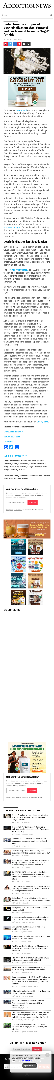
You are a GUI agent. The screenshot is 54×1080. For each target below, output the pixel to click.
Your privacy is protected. (14, 510)
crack (14, 464)
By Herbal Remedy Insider (30, 963)
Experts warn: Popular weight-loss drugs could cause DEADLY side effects (31, 937)
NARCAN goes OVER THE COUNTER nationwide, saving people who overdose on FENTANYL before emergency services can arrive (30, 862)
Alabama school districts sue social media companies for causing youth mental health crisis (29, 841)
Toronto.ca (8, 442)
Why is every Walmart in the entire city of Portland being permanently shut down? (28, 968)
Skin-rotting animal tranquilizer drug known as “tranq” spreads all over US (31, 992)
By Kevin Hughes (27, 912)
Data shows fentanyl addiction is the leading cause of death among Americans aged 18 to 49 (31, 899)
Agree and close (29, 1066)
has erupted (21, 110)
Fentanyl (38, 467)
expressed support (12, 227)
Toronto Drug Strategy (18, 270)
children (7, 464)
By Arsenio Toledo (27, 834)
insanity (13, 470)
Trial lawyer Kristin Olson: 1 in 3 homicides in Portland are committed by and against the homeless (30, 948)
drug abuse (9, 467)
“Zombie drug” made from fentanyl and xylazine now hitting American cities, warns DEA (31, 852)
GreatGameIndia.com (13, 432)
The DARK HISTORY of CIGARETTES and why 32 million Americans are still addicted (30, 959)
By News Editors (27, 972)
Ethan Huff (20, 39)
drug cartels (20, 467)
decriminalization (37, 464)
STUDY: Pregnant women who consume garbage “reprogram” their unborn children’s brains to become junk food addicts (31, 888)
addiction (22, 461)
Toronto (21, 470)
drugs (30, 467)
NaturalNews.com (12, 437)
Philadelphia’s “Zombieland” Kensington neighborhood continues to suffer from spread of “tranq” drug (31, 829)
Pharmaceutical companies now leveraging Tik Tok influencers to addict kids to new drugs (30, 918)
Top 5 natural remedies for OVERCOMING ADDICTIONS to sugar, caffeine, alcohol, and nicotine (29, 1026)
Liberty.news (42, 422)
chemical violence (36, 461)
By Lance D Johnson (28, 922)
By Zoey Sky (25, 855)
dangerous (23, 464)
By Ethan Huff (26, 822)
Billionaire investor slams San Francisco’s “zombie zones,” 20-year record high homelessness (28, 1003)
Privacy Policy (25, 1061)
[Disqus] (27, 644)
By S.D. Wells (26, 867)
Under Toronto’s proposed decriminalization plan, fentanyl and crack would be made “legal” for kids (30, 817)
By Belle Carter (26, 941)
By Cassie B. (25, 846)
